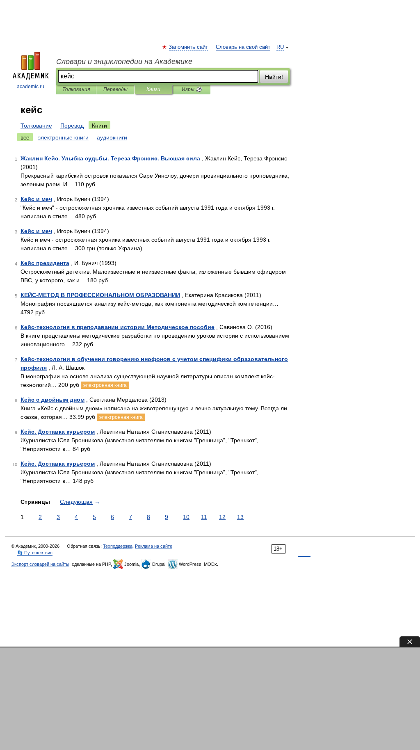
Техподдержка (117, 546)
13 (240, 517)
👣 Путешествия (34, 552)
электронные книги (63, 137)
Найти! (274, 76)
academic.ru (30, 86)
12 (222, 517)
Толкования (76, 89)
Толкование (36, 125)
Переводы (115, 89)
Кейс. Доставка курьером (58, 431)
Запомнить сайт (188, 47)
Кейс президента (45, 263)
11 (204, 517)
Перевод (72, 125)
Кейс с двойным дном (52, 399)
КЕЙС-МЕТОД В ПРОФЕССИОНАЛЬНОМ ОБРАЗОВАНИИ (100, 295)
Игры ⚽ (192, 89)
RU (280, 47)
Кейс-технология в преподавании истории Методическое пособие (118, 327)
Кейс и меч (36, 199)
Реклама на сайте (153, 546)
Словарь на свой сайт (243, 47)
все (25, 137)
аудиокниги (112, 137)
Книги (153, 89)
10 (186, 517)
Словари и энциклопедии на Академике (124, 61)
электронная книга (105, 385)
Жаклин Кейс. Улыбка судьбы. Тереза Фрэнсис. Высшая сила (110, 158)
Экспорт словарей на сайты (40, 564)
